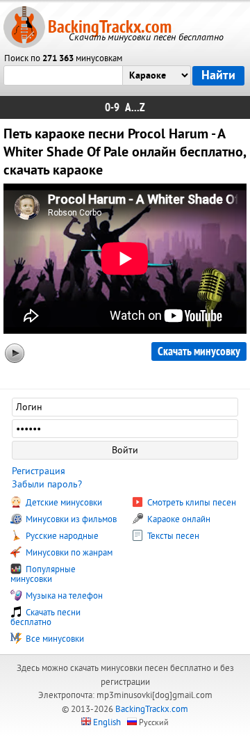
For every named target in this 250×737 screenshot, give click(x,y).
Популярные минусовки (43, 574)
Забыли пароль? (47, 484)
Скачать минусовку (199, 351)
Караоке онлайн (177, 519)
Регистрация (38, 471)
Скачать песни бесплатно (45, 617)
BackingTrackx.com (110, 27)
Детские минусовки (63, 503)
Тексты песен (172, 536)
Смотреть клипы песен (190, 503)
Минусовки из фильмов (70, 519)
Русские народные (61, 536)
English (107, 722)
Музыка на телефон (63, 596)
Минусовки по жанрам (68, 553)
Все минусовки (54, 639)
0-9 (112, 107)
